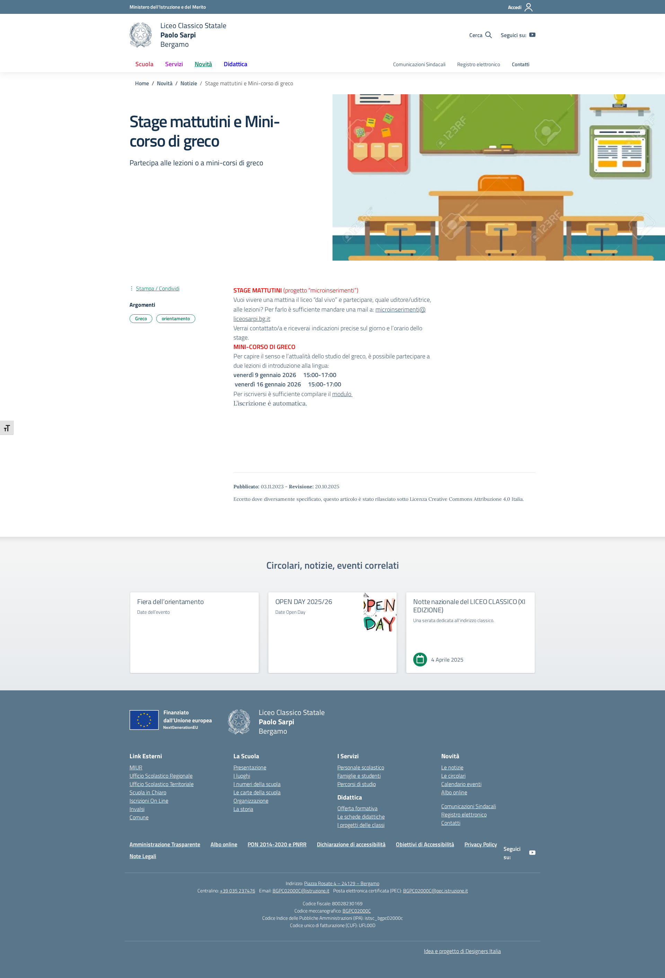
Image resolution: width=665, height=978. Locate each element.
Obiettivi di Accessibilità (425, 844)
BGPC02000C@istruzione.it (301, 890)
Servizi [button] (174, 64)
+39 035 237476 (237, 890)
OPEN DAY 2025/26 (303, 601)
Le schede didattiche (361, 816)
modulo (342, 394)
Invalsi (137, 809)
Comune (139, 817)
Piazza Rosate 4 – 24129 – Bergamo (341, 883)
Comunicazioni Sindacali (419, 64)
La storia (243, 809)
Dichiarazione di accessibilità (351, 844)
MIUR (136, 767)
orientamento (176, 318)
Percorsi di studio (356, 784)
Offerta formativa (357, 808)
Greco (141, 318)
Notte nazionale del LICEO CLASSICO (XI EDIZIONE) (469, 605)
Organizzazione (250, 800)
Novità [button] (203, 64)
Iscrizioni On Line (149, 800)
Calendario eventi (461, 784)
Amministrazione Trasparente (165, 844)
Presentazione (249, 767)
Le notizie (452, 767)
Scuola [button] (144, 64)
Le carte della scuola (257, 792)
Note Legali (143, 856)
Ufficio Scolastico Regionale (161, 775)
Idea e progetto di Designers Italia (462, 951)
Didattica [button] (235, 64)
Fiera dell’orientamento (170, 601)
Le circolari (453, 775)
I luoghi (241, 775)
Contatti (521, 64)
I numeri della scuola (257, 784)
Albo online (454, 792)
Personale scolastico (360, 767)
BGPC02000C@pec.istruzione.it (435, 890)
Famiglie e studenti (359, 775)
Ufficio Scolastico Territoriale (162, 784)
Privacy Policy (480, 844)
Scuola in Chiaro (148, 792)
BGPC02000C (357, 910)
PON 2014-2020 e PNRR (277, 844)
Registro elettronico (478, 64)
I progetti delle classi (360, 825)
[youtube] (532, 35)
